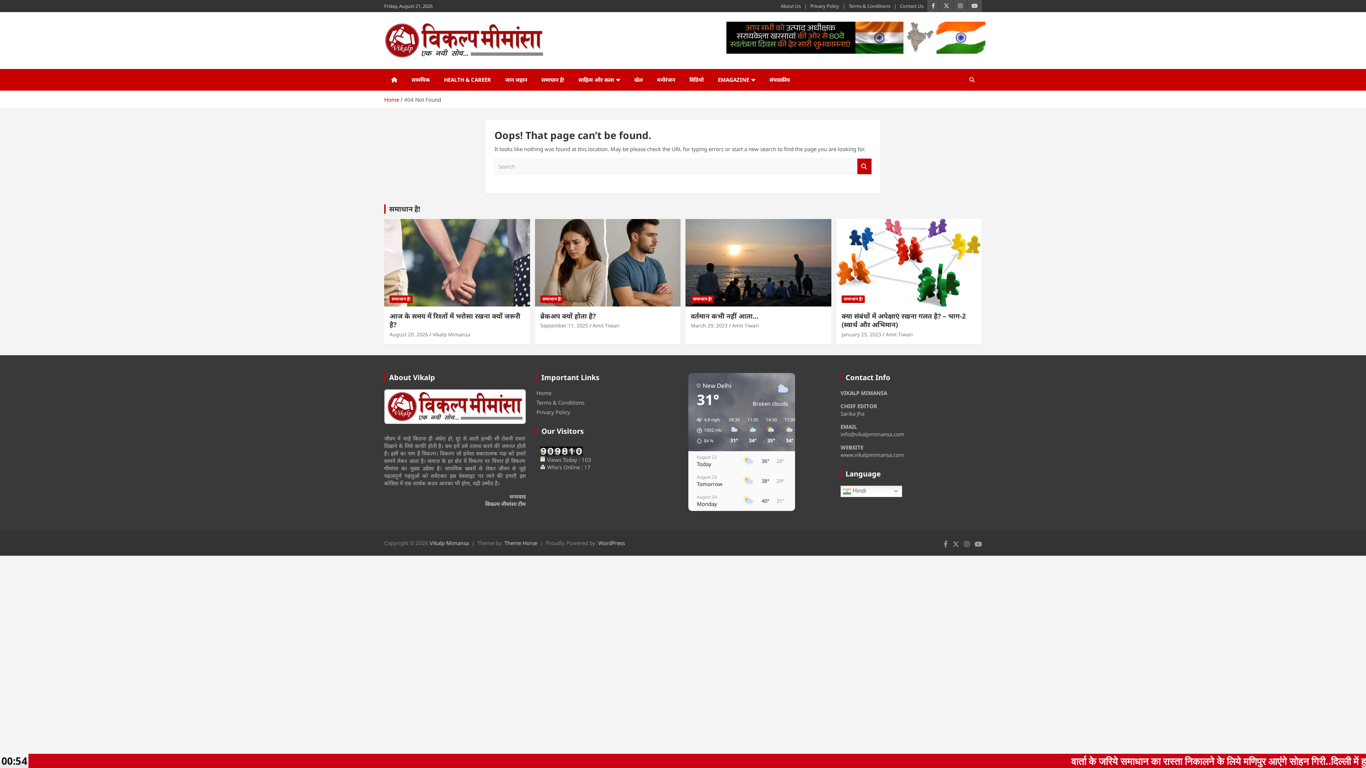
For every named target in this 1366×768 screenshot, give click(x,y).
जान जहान (516, 79)
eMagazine (733, 79)
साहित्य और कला (596, 79)
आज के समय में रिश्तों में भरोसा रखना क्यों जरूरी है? (455, 320)
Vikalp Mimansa (451, 334)
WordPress (611, 542)
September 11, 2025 (564, 325)
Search (864, 167)
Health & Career (467, 79)
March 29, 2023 (709, 325)
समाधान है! (552, 79)
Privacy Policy (824, 6)
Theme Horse (520, 542)
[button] (706, 430)
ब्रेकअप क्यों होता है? (568, 316)
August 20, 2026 (409, 334)
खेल (638, 79)
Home (543, 392)
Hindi (858, 491)
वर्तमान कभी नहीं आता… (724, 316)
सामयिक (421, 79)
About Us (791, 6)
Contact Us (911, 6)
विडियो (696, 79)
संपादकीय (779, 79)
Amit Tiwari (606, 325)
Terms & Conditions (869, 6)
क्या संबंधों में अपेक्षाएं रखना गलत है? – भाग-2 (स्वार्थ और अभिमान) (904, 320)
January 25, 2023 (861, 334)
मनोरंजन (666, 79)
